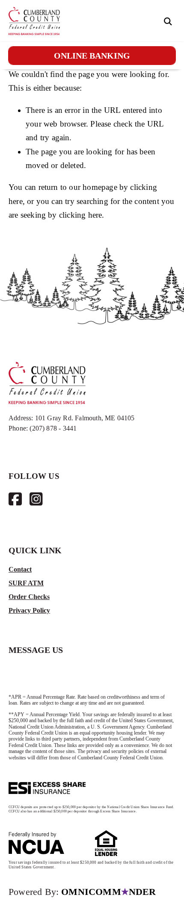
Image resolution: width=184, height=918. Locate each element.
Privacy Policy (29, 610)
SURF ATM (26, 583)
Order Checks (29, 596)
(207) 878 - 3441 (53, 428)
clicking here (80, 214)
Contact (20, 569)
